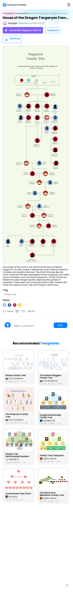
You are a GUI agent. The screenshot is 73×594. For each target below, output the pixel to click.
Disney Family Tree (15, 375)
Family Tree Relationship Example (17, 455)
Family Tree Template (52, 455)
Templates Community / (15, 13)
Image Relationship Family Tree (50, 416)
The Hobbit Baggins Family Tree (50, 376)
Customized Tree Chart (18, 493)
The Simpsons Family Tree (16, 415)
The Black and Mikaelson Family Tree (52, 494)
